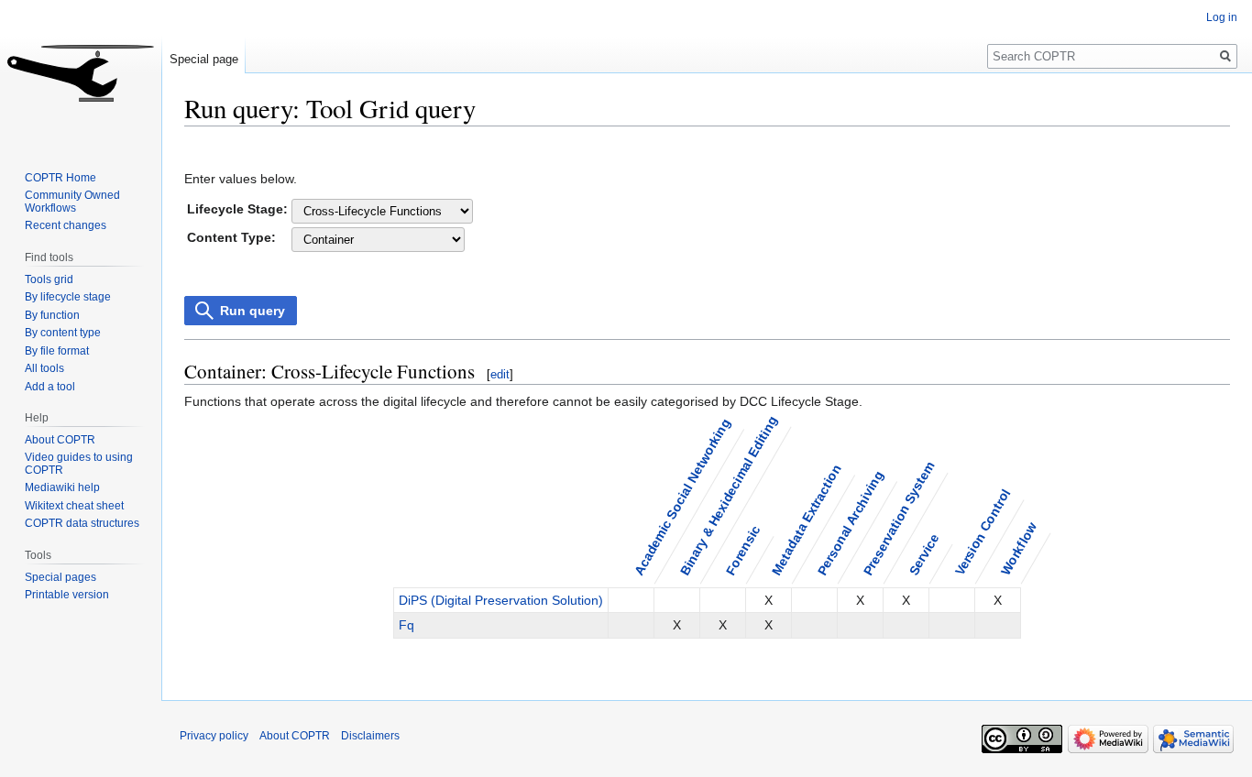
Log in (1221, 17)
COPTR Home (60, 177)
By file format (57, 351)
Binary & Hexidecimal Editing (728, 495)
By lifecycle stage (68, 296)
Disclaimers (370, 735)
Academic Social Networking (681, 496)
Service (923, 554)
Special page (204, 59)
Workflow (1018, 548)
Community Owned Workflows (72, 201)
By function (52, 315)
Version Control (982, 531)
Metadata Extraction (805, 519)
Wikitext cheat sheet (74, 505)
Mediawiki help (62, 487)
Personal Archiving (849, 522)
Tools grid (49, 279)
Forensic (742, 549)
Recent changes (65, 225)
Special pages (60, 577)
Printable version (67, 594)
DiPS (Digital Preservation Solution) (501, 600)
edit (500, 374)
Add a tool (50, 386)
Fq (406, 625)
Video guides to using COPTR (79, 463)
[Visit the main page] (80, 73)
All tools (44, 368)
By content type (63, 332)
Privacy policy (214, 735)
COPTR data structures (82, 523)
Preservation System (898, 518)
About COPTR (60, 439)
